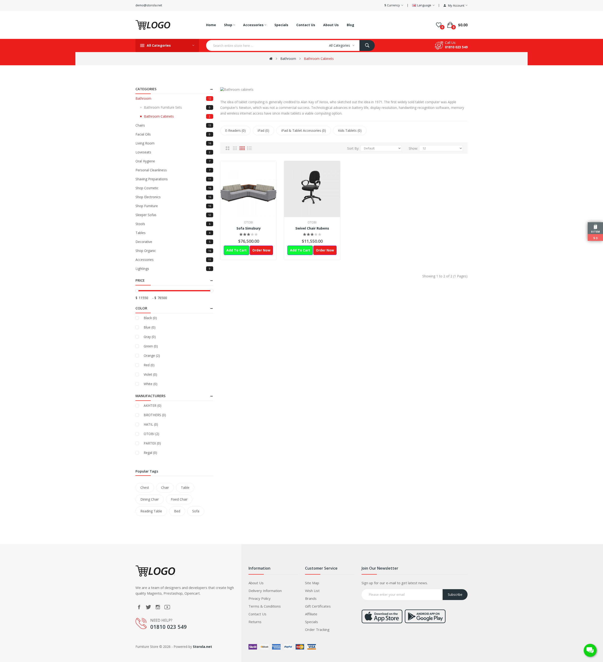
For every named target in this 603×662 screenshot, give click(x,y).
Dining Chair (149, 499)
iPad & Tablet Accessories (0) (303, 130)
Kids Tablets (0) (350, 130)
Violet (150, 374)
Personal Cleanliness (172, 170)
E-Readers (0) (235, 130)
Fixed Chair (179, 499)
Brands (311, 598)
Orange (152, 355)
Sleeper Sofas (173, 215)
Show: (413, 148)
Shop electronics (173, 197)
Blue (149, 327)
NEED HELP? (161, 620)
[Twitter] (148, 607)
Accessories (173, 259)
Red (149, 365)
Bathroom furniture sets (177, 107)
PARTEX (152, 443)
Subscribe (455, 594)
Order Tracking (317, 629)
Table (185, 487)
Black (150, 318)
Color (141, 308)
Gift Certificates (318, 606)
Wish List (312, 590)
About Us (256, 582)
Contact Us (257, 614)
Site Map (312, 582)
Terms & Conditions (265, 606)
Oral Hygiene (172, 161)
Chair (165, 487)
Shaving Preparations (173, 179)
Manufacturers (150, 395)
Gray (150, 336)
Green (151, 346)
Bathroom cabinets (319, 58)
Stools (172, 224)
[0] (438, 25)
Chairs (173, 125)
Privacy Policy (260, 598)
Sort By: (353, 148)
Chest (144, 487)
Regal (150, 452)
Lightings (172, 268)
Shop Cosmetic (173, 188)
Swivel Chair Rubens (312, 228)
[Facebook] (139, 607)
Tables (172, 232)
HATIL (151, 424)
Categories (145, 88)
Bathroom (288, 58)
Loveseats (172, 152)
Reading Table (151, 511)
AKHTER (152, 405)
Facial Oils (172, 134)
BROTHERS (155, 415)
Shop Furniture (173, 206)
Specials (311, 621)
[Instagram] (157, 607)
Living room (173, 143)
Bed (177, 511)
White (150, 384)
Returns (255, 621)
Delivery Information (265, 590)
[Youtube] (167, 607)
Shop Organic (173, 250)
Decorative (172, 241)
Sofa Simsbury (248, 228)
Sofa (195, 511)
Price (140, 280)
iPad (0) (263, 130)
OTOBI (151, 434)
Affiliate (311, 614)
